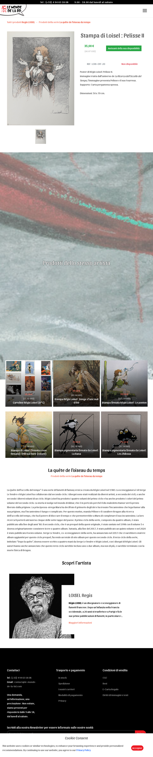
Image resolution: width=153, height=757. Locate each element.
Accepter (137, 747)
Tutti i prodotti (21, 22)
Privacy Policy (83, 750)
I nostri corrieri (66, 689)
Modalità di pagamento (70, 694)
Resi (105, 683)
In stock (62, 677)
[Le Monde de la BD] (13, 10)
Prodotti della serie (64, 22)
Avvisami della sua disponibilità (124, 48)
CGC (105, 677)
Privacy (62, 700)
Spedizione (64, 683)
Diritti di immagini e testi (115, 694)
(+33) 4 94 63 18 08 (56, 2)
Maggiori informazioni (80, 622)
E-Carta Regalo (110, 689)
